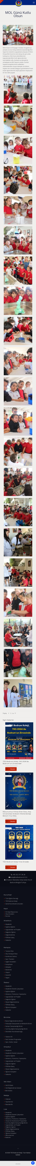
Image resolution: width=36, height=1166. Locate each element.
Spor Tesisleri (9, 959)
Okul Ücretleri (9, 914)
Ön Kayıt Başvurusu (11, 912)
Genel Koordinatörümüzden (14, 904)
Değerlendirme (10, 935)
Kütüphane (8, 964)
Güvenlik (8, 975)
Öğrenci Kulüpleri (10, 1007)
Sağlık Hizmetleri (10, 962)
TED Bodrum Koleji (11, 901)
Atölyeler (8, 967)
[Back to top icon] (18, 1148)
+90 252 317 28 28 (19, 875)
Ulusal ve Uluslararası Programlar (16, 1121)
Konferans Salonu (11, 956)
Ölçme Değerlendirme (12, 1002)
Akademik (8, 924)
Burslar (7, 916)
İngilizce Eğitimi (10, 927)
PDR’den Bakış (9, 1005)
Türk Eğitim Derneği (11, 898)
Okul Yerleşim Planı (11, 954)
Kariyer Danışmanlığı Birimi (13, 1026)
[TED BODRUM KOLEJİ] (18, 2)
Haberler (8, 940)
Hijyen (7, 978)
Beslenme (8, 970)
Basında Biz (9, 1104)
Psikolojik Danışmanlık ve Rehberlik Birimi (18, 1024)
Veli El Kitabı (9, 1085)
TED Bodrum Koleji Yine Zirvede (16, 862)
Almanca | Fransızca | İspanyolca (15, 994)
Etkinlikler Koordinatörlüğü (14, 1031)
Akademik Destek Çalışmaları (14, 989)
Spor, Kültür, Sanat (11, 1042)
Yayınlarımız (9, 1102)
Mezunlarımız (9, 1135)
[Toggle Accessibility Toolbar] (33, 1163)
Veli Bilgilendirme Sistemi (13, 1088)
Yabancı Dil (8, 1037)
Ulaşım (7, 972)
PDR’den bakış (9, 937)
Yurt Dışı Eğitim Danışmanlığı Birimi (16, 1029)
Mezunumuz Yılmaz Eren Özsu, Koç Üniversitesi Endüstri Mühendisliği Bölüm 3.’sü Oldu (17, 814)
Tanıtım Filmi (9, 951)
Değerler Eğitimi (10, 932)
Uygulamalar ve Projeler (13, 929)
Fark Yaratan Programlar (13, 1039)
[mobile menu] (33, 2)
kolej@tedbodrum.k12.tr (18, 877)
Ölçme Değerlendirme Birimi (14, 1021)
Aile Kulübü (8, 1091)
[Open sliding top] (2, 2)
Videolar (8, 1099)
